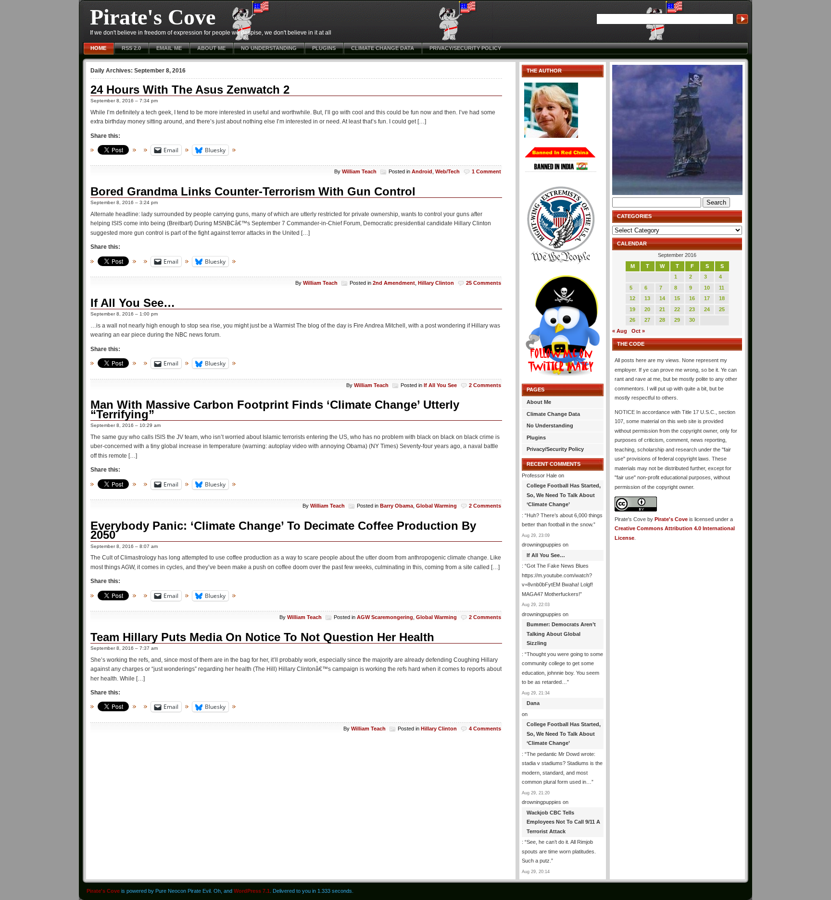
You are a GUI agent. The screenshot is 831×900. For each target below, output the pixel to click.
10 (707, 288)
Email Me (169, 48)
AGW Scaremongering (385, 617)
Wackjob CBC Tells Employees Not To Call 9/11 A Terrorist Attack (563, 822)
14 (662, 298)
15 (677, 298)
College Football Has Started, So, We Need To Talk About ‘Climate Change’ (564, 495)
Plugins (324, 48)
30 (692, 320)
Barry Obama (396, 506)
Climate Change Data (382, 48)
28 (662, 320)
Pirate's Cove (152, 17)
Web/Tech (447, 171)
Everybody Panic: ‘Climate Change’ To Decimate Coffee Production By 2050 (283, 530)
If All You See (440, 385)
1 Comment (486, 171)
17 (707, 298)
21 (662, 309)
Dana (533, 703)
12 (632, 298)
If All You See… (132, 302)
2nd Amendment (394, 283)
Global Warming (436, 506)
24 (707, 309)
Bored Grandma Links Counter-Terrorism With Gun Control (253, 191)
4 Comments (485, 728)
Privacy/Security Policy (465, 48)
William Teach (359, 171)
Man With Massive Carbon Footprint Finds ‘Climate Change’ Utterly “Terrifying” (274, 409)
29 (677, 320)
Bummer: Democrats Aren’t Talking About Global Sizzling (561, 633)
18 (722, 298)
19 (632, 309)
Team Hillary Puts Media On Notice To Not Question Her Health (262, 637)
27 (647, 320)
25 (722, 309)
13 (647, 298)
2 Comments (485, 385)
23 (692, 309)
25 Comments (483, 283)
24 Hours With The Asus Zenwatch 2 (190, 89)
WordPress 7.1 (252, 891)
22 (677, 309)
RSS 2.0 (131, 48)
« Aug (619, 331)
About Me (211, 48)
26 (632, 320)
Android (422, 171)
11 (721, 288)
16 (692, 298)
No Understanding (269, 48)
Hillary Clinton (436, 283)
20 (647, 309)
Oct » (638, 331)
